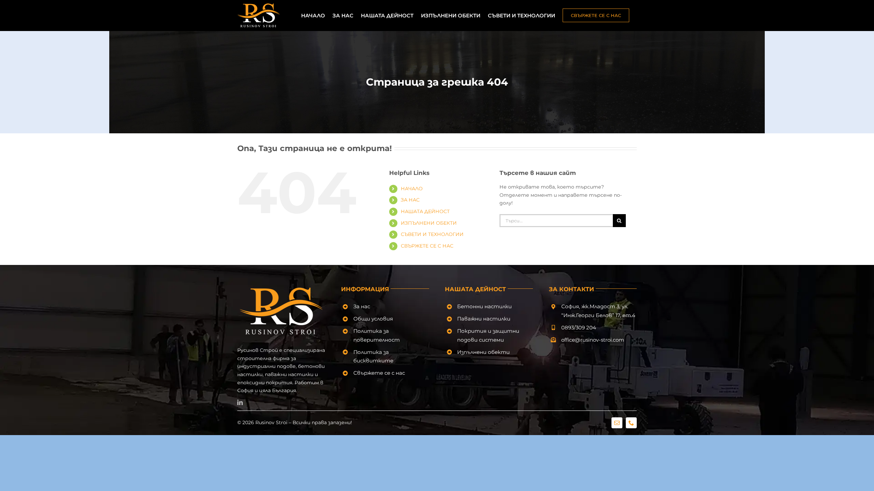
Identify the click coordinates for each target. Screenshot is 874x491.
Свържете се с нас (379, 373)
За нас (361, 306)
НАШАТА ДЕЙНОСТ (425, 211)
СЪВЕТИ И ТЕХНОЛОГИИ (432, 234)
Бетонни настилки (484, 306)
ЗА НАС (410, 200)
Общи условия (373, 318)
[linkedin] (240, 402)
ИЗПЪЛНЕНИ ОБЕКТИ (429, 223)
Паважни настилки (483, 318)
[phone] (631, 422)
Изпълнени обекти (483, 352)
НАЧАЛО (412, 188)
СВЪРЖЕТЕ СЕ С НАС (427, 246)
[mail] (616, 422)
